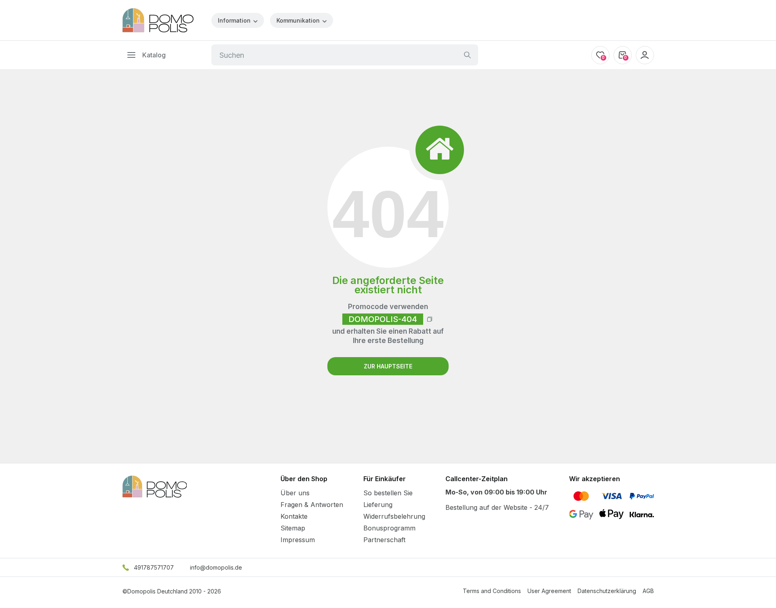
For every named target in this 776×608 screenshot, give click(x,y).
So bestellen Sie (388, 493)
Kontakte (294, 516)
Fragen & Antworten (311, 505)
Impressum (297, 540)
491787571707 (154, 567)
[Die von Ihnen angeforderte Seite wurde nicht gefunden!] (158, 20)
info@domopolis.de (216, 567)
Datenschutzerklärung (607, 590)
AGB (648, 590)
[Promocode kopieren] (429, 319)
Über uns (295, 493)
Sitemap (292, 528)
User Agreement (549, 590)
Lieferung (377, 505)
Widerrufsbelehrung (394, 516)
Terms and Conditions (492, 590)
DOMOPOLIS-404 (382, 319)
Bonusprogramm (389, 528)
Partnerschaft (384, 540)
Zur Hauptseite (388, 366)
